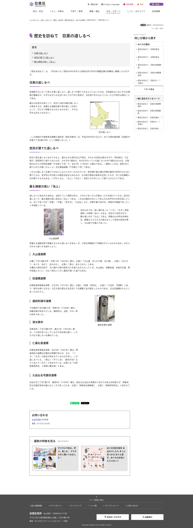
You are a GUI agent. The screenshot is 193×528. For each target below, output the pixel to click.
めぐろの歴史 (80, 20)
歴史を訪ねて (69, 20)
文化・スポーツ (46, 20)
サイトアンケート (112, 506)
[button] (92, 4)
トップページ (34, 20)
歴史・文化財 (58, 20)
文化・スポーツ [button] (113, 11)
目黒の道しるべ (41, 53)
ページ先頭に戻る (96, 500)
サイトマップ (76, 506)
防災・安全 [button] (38, 11)
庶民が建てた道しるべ (44, 58)
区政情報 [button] (156, 11)
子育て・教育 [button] (77, 11)
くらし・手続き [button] (57, 11)
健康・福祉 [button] (94, 11)
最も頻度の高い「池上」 (45, 62)
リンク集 (93, 506)
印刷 (144, 25)
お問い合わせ (132, 506)
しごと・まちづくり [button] (136, 11)
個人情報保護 (36, 506)
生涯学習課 (36, 420)
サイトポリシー (56, 506)
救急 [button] (141, 4)
